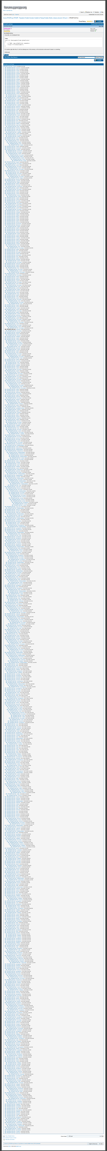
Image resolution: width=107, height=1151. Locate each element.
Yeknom (17, 702)
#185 (102, 26)
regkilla (18, 575)
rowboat (17, 749)
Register (17, 14)
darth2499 (18, 932)
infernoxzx (18, 279)
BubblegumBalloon (20, 445)
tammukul (18, 814)
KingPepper (18, 1052)
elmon (19, 618)
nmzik (17, 296)
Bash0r (17, 848)
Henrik (17, 69)
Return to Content (23, 1143)
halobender (18, 613)
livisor (17, 110)
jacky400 (18, 510)
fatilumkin (18, 1048)
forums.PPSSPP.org (8, 18)
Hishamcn (18, 399)
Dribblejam (18, 336)
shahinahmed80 (19, 1122)
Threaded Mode (94, 24)
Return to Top (17, 1143)
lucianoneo (19, 728)
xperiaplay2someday (20, 408)
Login (13, 14)
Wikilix (17, 778)
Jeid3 (17, 1108)
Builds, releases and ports (55, 18)
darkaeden (19, 1079)
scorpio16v (18, 149)
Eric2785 (18, 668)
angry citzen (18, 125)
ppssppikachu (26, 502)
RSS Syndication (37, 1143)
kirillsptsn (18, 123)
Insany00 (18, 951)
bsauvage (18, 679)
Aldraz (17, 695)
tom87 (17, 748)
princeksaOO (18, 147)
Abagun (17, 216)
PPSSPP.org (11, 1143)
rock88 (14, 66)
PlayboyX (18, 82)
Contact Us (6, 1143)
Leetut (17, 902)
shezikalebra (18, 1105)
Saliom (17, 1039)
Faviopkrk (18, 1024)
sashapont (18, 73)
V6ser (18, 245)
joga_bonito (18, 693)
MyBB (9, 1146)
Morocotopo (18, 972)
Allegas (21, 156)
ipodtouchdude (21, 879)
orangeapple (19, 849)
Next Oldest (7, 57)
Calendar (97, 12)
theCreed (18, 170)
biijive (17, 665)
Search (82, 12)
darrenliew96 (18, 675)
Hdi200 (20, 708)
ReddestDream (19, 448)
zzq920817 (18, 92)
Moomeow (18, 106)
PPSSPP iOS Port (8, 66)
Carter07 (22, 482)
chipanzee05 (18, 955)
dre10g (21, 498)
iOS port (65, 18)
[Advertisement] (55, 5)
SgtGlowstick (18, 545)
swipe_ (17, 946)
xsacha (17, 80)
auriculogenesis (19, 443)
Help (102, 12)
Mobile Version (30, 1143)
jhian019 (17, 915)
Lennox (17, 968)
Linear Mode (100, 24)
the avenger (18, 119)
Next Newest (14, 57)
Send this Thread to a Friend (10, 1137)
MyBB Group (18, 1146)
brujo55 (18, 136)
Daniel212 (18, 629)
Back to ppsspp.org (7, 10)
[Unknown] (18, 240)
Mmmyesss (18, 107)
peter (17, 751)
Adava (18, 523)
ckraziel (17, 219)
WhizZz (17, 116)
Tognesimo (18, 828)
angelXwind (18, 919)
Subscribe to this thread (9, 1139)
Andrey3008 (18, 835)
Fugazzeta (18, 113)
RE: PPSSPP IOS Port (10, 67)
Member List (89, 12)
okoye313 (18, 67)
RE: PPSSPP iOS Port (10, 165)
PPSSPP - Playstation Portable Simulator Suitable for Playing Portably (31, 18)
